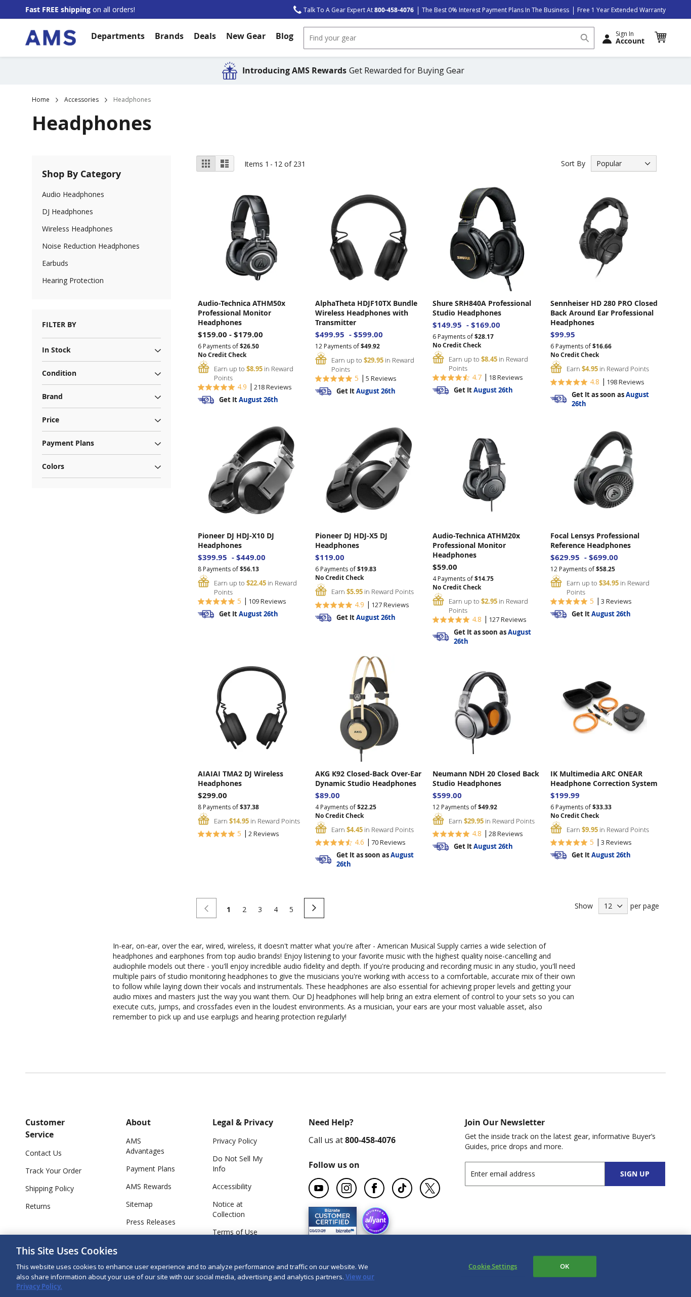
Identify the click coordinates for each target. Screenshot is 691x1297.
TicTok (402, 1188)
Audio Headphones (73, 194)
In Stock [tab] (56, 350)
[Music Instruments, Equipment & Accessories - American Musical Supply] (50, 38)
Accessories (81, 99)
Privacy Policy (234, 1141)
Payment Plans (150, 1168)
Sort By (573, 163)
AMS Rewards (148, 1186)
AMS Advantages (145, 1146)
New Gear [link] (246, 36)
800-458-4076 (370, 1140)
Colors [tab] (53, 466)
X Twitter (430, 1188)
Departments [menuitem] (118, 36)
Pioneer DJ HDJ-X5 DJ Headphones (351, 540)
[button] (660, 37)
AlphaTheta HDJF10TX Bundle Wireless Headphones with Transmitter (366, 312)
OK (564, 1266)
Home (41, 99)
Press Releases (151, 1222)
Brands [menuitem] (169, 36)
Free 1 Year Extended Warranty (621, 10)
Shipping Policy (49, 1188)
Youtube (319, 1188)
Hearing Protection (73, 280)
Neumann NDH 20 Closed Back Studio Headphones (486, 778)
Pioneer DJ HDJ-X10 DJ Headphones (236, 540)
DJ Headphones (67, 211)
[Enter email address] (544, 1173)
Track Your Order (53, 1170)
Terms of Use (234, 1232)
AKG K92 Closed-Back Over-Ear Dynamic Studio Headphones (368, 778)
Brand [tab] (52, 396)
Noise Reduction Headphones (91, 246)
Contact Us (43, 1153)
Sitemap (139, 1204)
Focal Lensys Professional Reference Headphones (594, 540)
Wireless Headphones (77, 228)
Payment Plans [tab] (68, 443)
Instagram (346, 1188)
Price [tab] (50, 419)
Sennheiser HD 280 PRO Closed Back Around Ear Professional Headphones (604, 312)
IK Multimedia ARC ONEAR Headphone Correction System (604, 778)
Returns (38, 1206)
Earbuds (55, 263)
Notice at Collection (228, 1209)
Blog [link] (284, 36)
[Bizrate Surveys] (343, 1229)
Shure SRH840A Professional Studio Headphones (482, 308)
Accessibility (231, 1186)
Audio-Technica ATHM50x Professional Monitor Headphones (241, 312)
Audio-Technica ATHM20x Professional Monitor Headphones (476, 545)
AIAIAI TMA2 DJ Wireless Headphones (240, 778)
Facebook (374, 1188)
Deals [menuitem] (205, 36)
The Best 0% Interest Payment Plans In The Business (495, 10)
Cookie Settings (492, 1266)
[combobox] (449, 38)
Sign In (630, 37)
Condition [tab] (59, 373)
